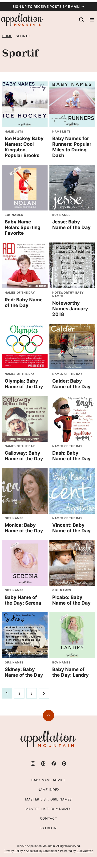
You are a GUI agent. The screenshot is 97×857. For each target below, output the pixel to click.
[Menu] (92, 20)
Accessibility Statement (41, 851)
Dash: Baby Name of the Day (71, 455)
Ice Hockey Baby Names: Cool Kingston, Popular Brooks (24, 147)
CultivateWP (85, 851)
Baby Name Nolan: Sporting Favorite (22, 227)
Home (7, 36)
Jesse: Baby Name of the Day (71, 224)
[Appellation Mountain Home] (22, 19)
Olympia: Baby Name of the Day (24, 383)
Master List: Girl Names (48, 799)
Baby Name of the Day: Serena (23, 600)
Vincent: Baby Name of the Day (71, 528)
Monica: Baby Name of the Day (24, 528)
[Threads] (43, 763)
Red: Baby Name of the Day (24, 302)
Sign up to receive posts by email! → (48, 6)
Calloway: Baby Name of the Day (24, 455)
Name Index (49, 790)
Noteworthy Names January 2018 (70, 308)
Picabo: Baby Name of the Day (71, 600)
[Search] (81, 20)
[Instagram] (33, 763)
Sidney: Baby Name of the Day (24, 672)
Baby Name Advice (48, 780)
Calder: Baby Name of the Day (71, 383)
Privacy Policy (13, 851)
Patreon (48, 828)
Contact (48, 818)
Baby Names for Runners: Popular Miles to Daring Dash (71, 147)
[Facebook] (53, 763)
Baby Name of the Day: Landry (70, 672)
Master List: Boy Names (48, 809)
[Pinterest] (64, 763)
